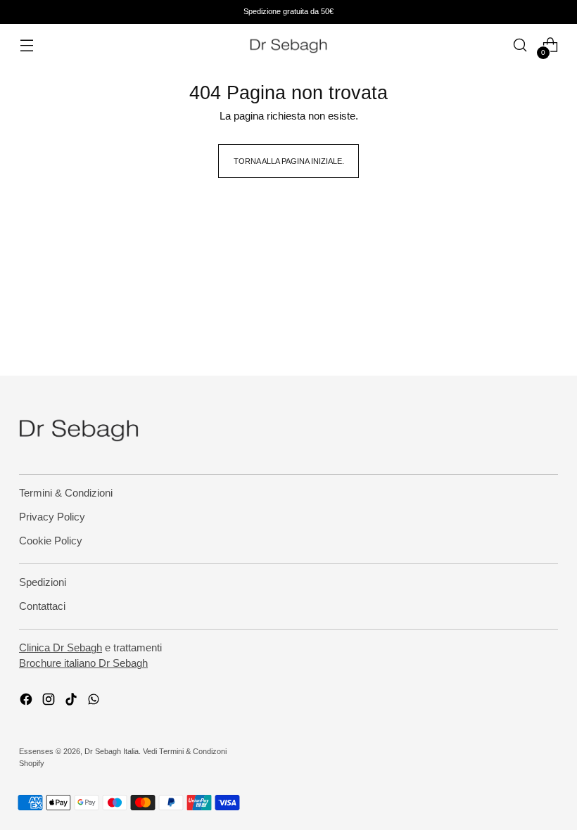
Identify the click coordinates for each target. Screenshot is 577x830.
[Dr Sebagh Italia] (288, 45)
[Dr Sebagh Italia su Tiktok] (72, 701)
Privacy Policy (52, 517)
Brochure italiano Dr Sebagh (83, 663)
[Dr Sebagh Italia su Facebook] (27, 701)
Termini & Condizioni (66, 493)
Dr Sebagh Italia (111, 751)
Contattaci (42, 606)
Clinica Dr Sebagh (60, 647)
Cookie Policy (50, 541)
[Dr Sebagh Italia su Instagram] (50, 701)
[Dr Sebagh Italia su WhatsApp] (95, 701)
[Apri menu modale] (26, 45)
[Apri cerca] (520, 45)
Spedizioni (42, 582)
